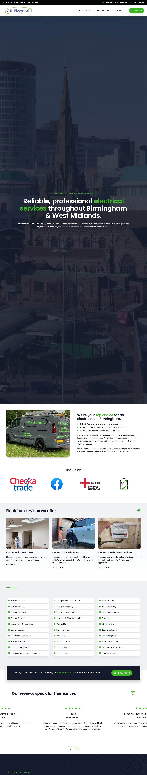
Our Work (100, 10)
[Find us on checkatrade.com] (23, 484)
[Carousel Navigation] (73, 749)
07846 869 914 (138, 2)
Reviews (110, 10)
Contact (120, 10)
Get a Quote (136, 10)
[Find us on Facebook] (57, 484)
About (80, 10)
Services (89, 10)
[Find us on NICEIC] (90, 484)
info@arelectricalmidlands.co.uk (116, 2)
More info (10, 564)
